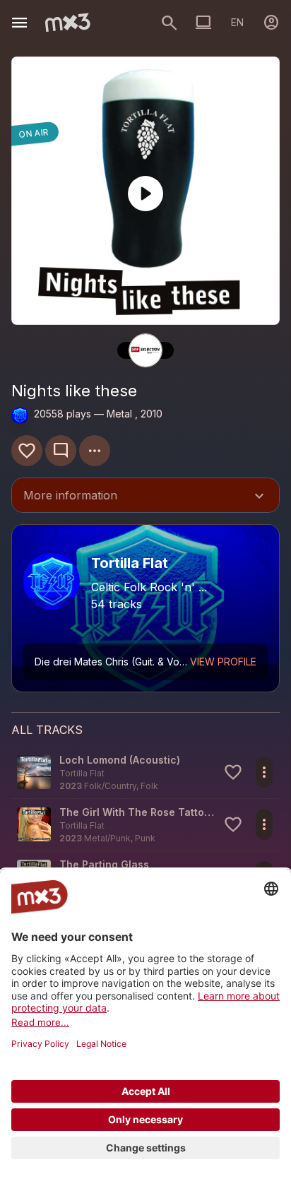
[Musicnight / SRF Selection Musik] (145, 350)
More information (145, 496)
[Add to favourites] (27, 451)
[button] (145, 772)
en (237, 22)
